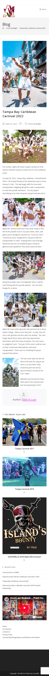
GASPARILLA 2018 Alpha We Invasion (24, 556)
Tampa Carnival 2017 (24, 448)
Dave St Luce (11, 124)
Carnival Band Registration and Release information (21, 637)
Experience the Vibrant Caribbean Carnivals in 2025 (20, 577)
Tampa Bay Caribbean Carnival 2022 (33, 28)
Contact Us (6, 632)
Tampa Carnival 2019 (24, 489)
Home (4, 626)
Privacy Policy (7, 635)
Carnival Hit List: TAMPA (10, 572)
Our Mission (6, 629)
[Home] (3, 28)
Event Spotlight (34, 124)
